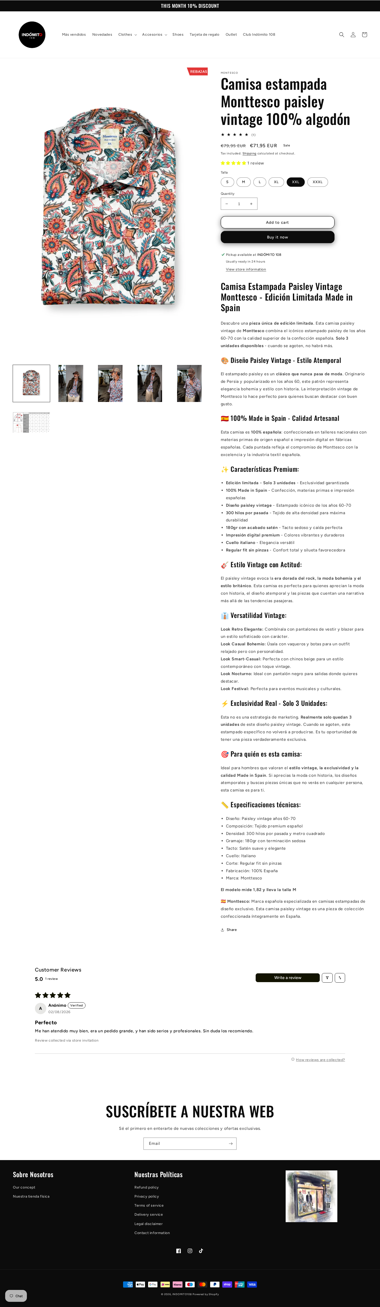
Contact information (152, 1233)
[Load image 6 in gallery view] (31, 423)
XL (276, 182)
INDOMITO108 (182, 1294)
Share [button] (232, 930)
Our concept (24, 1187)
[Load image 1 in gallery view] (31, 383)
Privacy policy (146, 1196)
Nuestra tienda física (31, 1196)
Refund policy (146, 1187)
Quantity (228, 194)
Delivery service (148, 1214)
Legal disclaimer (148, 1224)
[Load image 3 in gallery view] (110, 383)
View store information (246, 269)
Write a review (287, 977)
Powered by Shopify (206, 1294)
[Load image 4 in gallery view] (149, 383)
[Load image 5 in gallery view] (189, 383)
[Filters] (327, 977)
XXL (295, 182)
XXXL (318, 182)
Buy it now (277, 237)
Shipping (249, 153)
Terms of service (149, 1205)
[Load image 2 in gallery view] (70, 383)
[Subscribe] (230, 1144)
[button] (127, 34)
